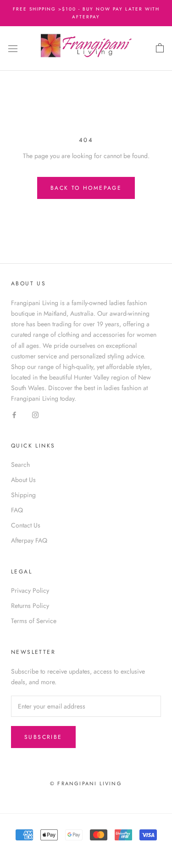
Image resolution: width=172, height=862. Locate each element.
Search (20, 464)
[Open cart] (160, 48)
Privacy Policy (30, 590)
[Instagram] (35, 414)
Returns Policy (30, 605)
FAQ (17, 510)
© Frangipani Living (86, 783)
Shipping (23, 494)
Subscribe (43, 737)
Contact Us (25, 525)
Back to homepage (86, 188)
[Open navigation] (12, 48)
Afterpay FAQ (29, 540)
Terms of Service (33, 620)
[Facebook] (14, 414)
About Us (23, 479)
